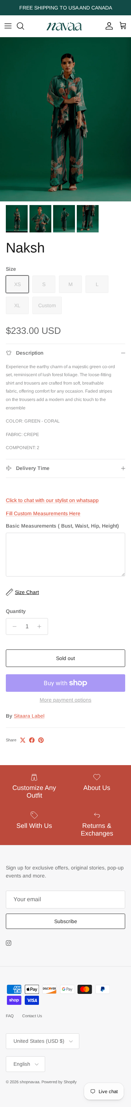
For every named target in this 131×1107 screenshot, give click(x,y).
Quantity (16, 611)
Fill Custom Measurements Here (43, 513)
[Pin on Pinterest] (41, 740)
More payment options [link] (65, 700)
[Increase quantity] (41, 626)
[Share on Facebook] (32, 740)
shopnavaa (29, 1082)
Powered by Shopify (59, 1082)
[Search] (24, 26)
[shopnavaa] (65, 26)
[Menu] (8, 26)
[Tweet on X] (22, 740)
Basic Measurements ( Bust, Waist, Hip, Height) (62, 526)
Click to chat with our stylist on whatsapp (52, 500)
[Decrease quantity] (12, 626)
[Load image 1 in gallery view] (65, 119)
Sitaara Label (29, 716)
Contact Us (32, 1016)
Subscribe (65, 921)
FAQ (10, 1016)
